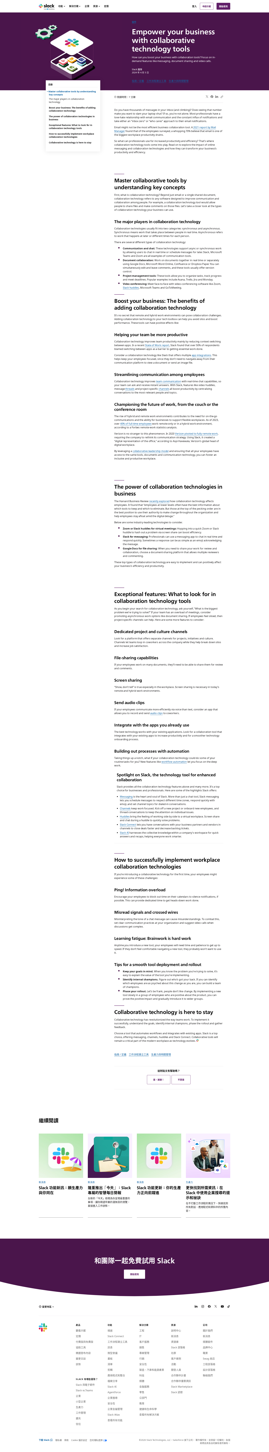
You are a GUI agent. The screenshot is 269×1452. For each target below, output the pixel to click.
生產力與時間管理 (179, 81)
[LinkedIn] (216, 96)
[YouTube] (222, 1307)
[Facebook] (211, 96)
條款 (66, 1440)
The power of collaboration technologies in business (72, 118)
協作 (134, 21)
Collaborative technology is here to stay (70, 142)
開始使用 (223, 6)
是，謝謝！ (158, 1079)
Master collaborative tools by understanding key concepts (72, 93)
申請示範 (206, 6)
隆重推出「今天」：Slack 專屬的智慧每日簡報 (109, 1190)
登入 (194, 6)
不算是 (181, 1079)
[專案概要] (110, 1156)
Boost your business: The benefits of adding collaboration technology (72, 109)
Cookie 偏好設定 (79, 1440)
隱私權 (58, 1440)
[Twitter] (207, 96)
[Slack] (46, 6)
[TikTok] (228, 1307)
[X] (215, 1307)
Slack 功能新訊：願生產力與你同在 (61, 1190)
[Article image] (61, 1156)
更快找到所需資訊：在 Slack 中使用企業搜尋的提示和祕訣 (208, 1192)
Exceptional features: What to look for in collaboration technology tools (70, 126)
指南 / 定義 (138, 81)
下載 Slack (44, 1439)
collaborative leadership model (151, 451)
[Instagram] (202, 1307)
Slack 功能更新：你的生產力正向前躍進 (159, 1190)
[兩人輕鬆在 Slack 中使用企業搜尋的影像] (208, 1156)
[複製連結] (221, 96)
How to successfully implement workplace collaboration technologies (71, 135)
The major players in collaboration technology (66, 100)
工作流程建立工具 (156, 81)
